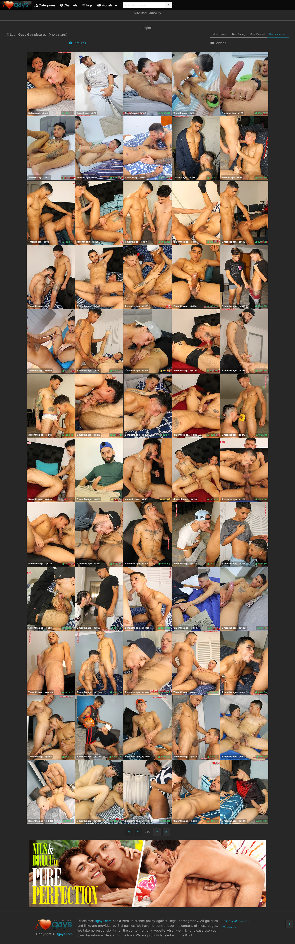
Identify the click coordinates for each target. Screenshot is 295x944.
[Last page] (166, 832)
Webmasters (229, 927)
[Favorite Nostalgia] (99, 277)
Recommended (277, 34)
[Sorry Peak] (51, 277)
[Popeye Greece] (99, 213)
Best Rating (238, 34)
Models (107, 5)
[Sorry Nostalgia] (147, 277)
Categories (47, 5)
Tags (89, 5)
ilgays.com (64, 934)
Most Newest (220, 34)
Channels (70, 5)
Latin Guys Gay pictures (236, 921)
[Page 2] (157, 832)
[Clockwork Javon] (196, 84)
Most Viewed (257, 34)
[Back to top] (289, 924)
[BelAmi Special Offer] (147, 906)
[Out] (99, 84)
